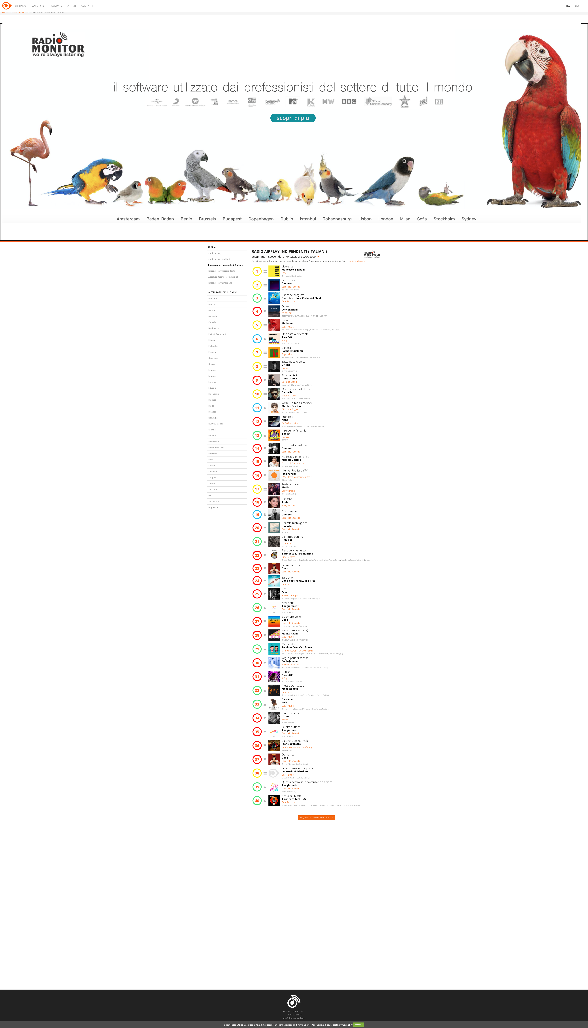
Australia (212, 298)
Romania (212, 453)
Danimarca (213, 328)
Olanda (212, 429)
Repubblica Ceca (216, 447)
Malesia (212, 399)
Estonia (211, 340)
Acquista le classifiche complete (316, 817)
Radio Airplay (215, 253)
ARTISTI (72, 5)
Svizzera (212, 489)
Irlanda (212, 370)
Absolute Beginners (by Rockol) (223, 276)
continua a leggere (356, 261)
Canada (212, 322)
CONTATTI (87, 5)
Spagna (212, 477)
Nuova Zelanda (215, 423)
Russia (211, 459)
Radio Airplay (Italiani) (219, 259)
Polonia (212, 435)
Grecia (211, 364)
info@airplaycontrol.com (294, 1018)
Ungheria (213, 507)
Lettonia (212, 382)
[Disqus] (316, 861)
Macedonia (213, 393)
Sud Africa (213, 501)
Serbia (211, 465)
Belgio (211, 310)
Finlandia (213, 346)
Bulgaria (212, 316)
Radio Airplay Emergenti (220, 282)
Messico (212, 411)
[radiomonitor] (372, 254)
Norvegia (213, 417)
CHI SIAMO (20, 5)
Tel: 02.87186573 (294, 1014)
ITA (568, 5)
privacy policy (345, 1024)
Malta (211, 405)
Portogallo (213, 441)
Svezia (211, 483)
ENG (577, 5)
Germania (213, 358)
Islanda (212, 376)
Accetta (358, 1024)
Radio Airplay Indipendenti (221, 270)
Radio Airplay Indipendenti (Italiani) (225, 265)
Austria (211, 304)
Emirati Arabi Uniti (217, 334)
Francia (212, 352)
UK (209, 495)
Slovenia (212, 471)
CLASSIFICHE (38, 5)
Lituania (212, 387)
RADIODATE (56, 5)
